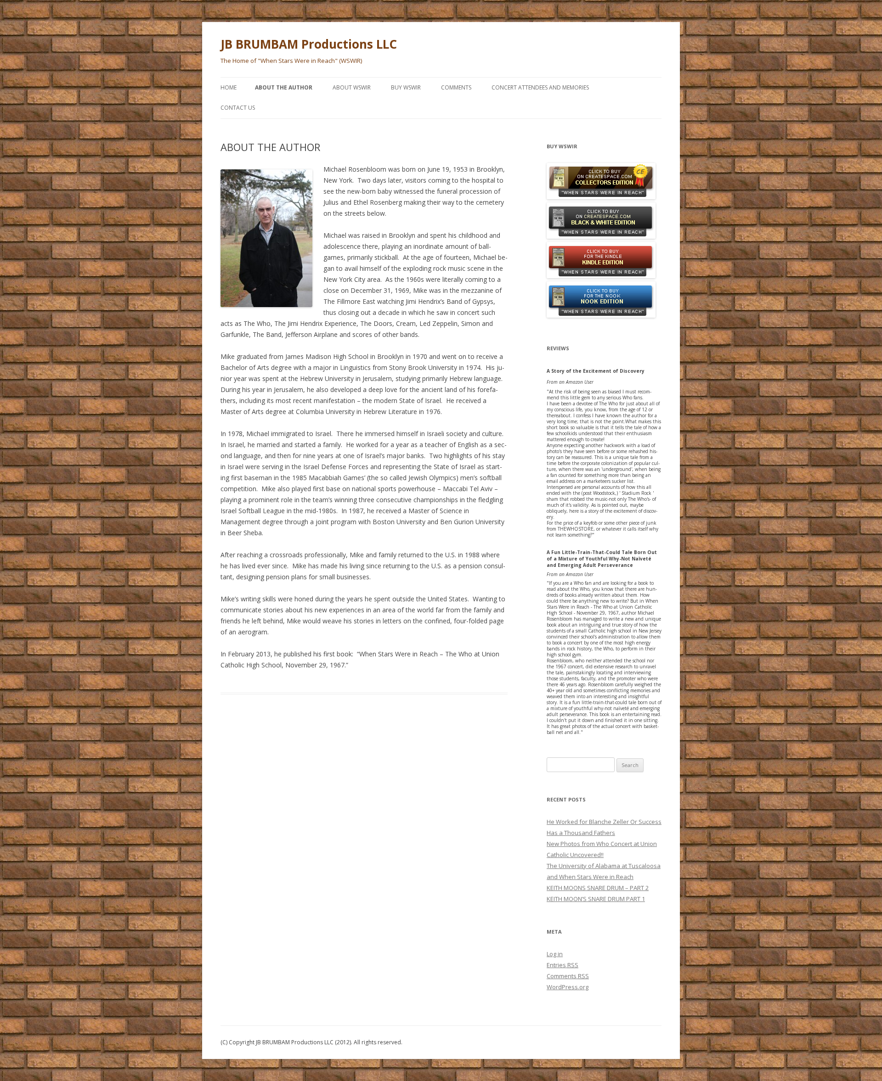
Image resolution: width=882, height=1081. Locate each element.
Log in (555, 954)
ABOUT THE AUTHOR (283, 87)
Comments (456, 87)
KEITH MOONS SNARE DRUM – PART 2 (598, 888)
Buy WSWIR (406, 87)
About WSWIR (352, 87)
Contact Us (237, 108)
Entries (562, 965)
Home (228, 87)
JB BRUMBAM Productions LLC (308, 44)
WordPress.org (567, 987)
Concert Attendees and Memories (540, 87)
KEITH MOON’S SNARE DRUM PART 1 (596, 899)
